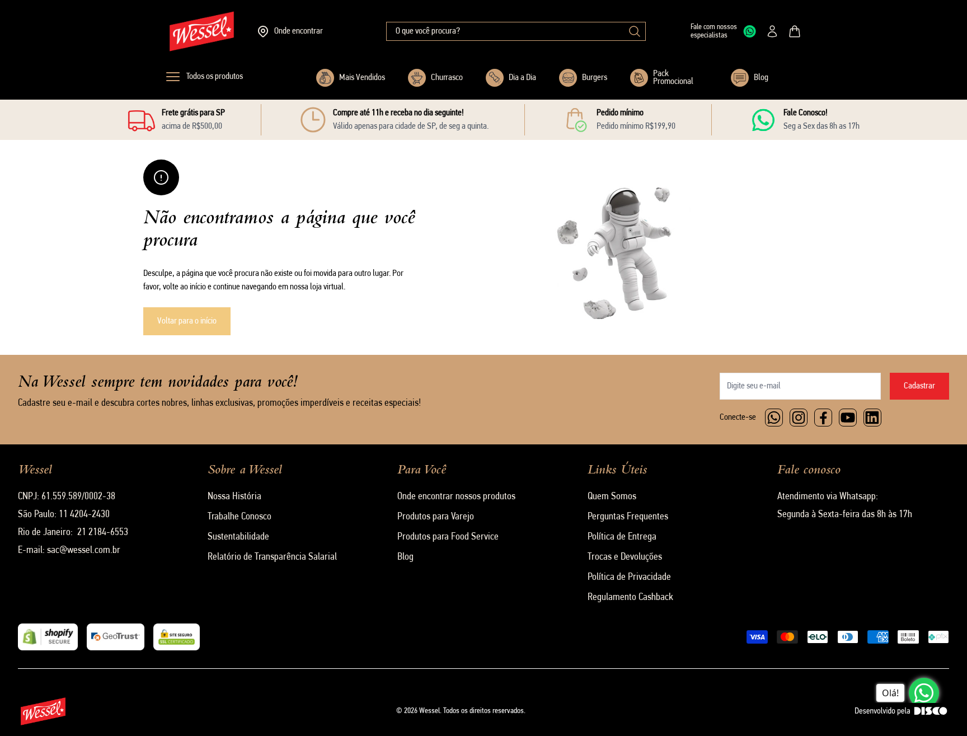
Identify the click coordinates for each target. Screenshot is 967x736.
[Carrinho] (794, 31)
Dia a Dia (522, 77)
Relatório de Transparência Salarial (272, 557)
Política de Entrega (622, 537)
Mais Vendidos (362, 77)
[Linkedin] (872, 417)
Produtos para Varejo (435, 517)
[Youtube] (848, 417)
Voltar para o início (187, 321)
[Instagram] (799, 417)
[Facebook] (823, 417)
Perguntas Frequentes (628, 517)
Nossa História (234, 497)
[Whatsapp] (774, 417)
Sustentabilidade (238, 537)
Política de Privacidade (629, 578)
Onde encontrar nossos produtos (456, 497)
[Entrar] (772, 31)
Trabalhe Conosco (239, 517)
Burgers (594, 77)
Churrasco (447, 77)
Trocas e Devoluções (625, 557)
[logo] (202, 31)
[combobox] (516, 31)
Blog (761, 77)
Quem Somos (612, 497)
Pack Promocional (673, 77)
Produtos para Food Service (448, 537)
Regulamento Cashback (630, 598)
